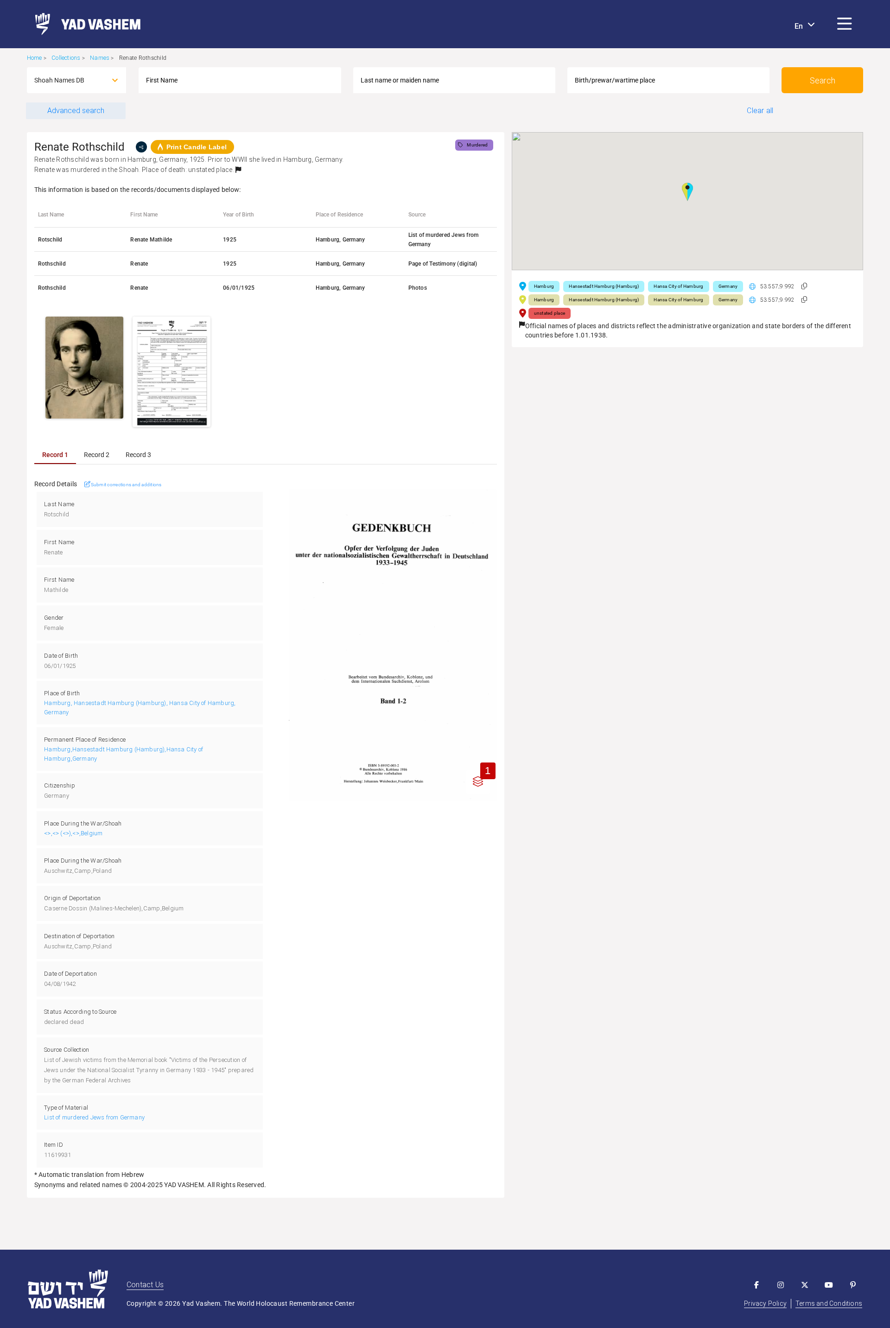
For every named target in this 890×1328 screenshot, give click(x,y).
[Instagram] (780, 1285)
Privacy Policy (765, 1303)
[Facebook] (756, 1285)
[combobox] (68, 80)
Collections (65, 57)
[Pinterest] (853, 1285)
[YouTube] (829, 1285)
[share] (141, 146)
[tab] (55, 454)
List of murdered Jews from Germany (94, 1117)
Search (822, 80)
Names (99, 57)
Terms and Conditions (828, 1303)
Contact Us (145, 1284)
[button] (844, 24)
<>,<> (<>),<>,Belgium (73, 833)
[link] (84, 24)
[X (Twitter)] (804, 1285)
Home (34, 57)
